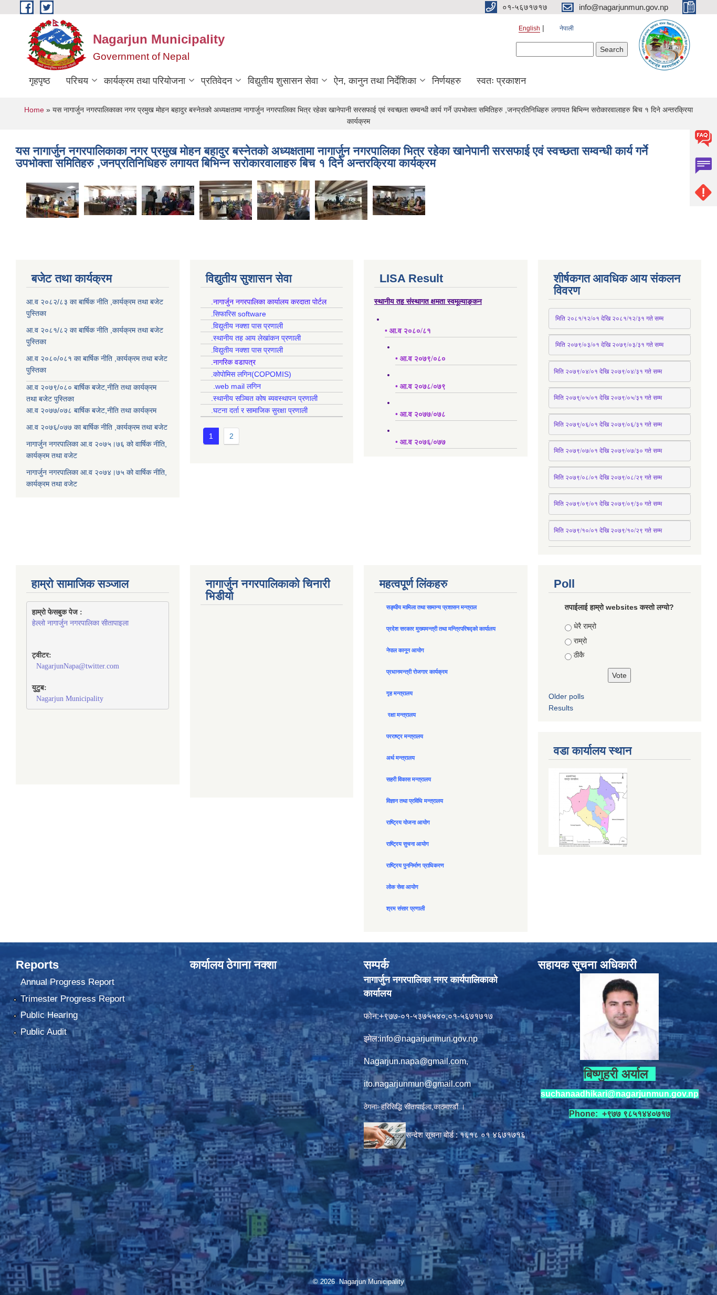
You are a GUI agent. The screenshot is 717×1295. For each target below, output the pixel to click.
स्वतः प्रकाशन (501, 81)
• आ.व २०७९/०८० (420, 359)
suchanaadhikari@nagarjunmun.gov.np (620, 1093)
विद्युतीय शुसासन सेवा (283, 81)
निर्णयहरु (446, 81)
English (529, 28)
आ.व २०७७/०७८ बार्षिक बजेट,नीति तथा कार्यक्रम (91, 410)
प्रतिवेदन (216, 81)
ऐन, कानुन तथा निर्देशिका (375, 81)
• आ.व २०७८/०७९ (420, 386)
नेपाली (567, 28)
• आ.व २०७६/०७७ (420, 442)
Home (34, 109)
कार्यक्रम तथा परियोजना (144, 81)
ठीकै (579, 655)
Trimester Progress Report (72, 999)
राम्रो (580, 640)
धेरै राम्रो (585, 626)
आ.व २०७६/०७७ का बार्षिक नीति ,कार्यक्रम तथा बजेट (96, 427)
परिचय (77, 81)
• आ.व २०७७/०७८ (420, 414)
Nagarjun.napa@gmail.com (415, 1061)
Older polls (566, 696)
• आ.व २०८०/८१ (408, 331)
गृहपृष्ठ (39, 81)
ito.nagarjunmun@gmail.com (417, 1083)
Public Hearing (49, 1015)
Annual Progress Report (67, 982)
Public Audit (43, 1032)
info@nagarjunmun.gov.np (428, 1038)
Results (561, 708)
